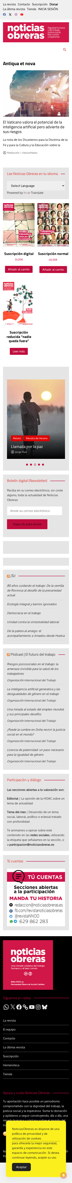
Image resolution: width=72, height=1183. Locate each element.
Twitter (10, 14)
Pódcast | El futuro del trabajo (33, 654)
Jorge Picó (21, 452)
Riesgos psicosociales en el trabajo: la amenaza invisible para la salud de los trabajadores (32, 668)
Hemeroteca (11, 1065)
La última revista (14, 9)
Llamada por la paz (27, 446)
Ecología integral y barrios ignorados (32, 604)
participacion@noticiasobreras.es (31, 844)
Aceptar (21, 1167)
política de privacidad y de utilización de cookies (29, 1136)
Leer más (19, 351)
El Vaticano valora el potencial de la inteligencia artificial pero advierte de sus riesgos (33, 127)
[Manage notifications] (63, 1175)
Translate (37, 193)
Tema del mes (16, 812)
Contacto (24, 4)
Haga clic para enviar (27, 524)
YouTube (21, 14)
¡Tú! (13, 575)
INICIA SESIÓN (48, 9)
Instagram (16, 14)
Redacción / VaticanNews (22, 152)
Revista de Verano (37, 438)
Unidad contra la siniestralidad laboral (33, 622)
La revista (9, 4)
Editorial (12, 798)
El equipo (9, 1029)
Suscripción (40, 4)
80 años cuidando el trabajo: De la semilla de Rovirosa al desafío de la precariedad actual (35, 590)
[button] (27, 465)
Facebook (4, 14)
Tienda (31, 9)
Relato (17, 438)
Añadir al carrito (19, 269)
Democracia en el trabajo (24, 613)
